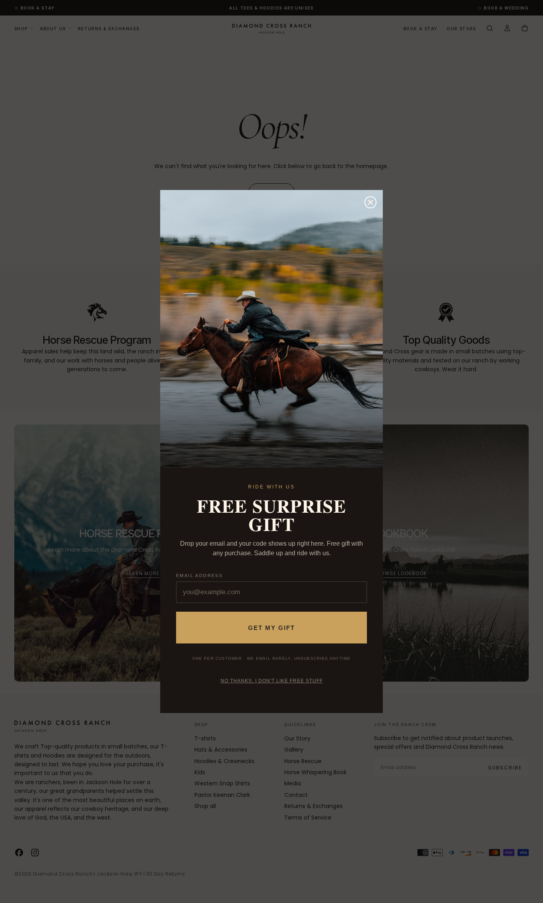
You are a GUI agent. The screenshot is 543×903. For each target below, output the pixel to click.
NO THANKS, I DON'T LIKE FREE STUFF (272, 681)
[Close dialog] (370, 202)
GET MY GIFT (271, 627)
